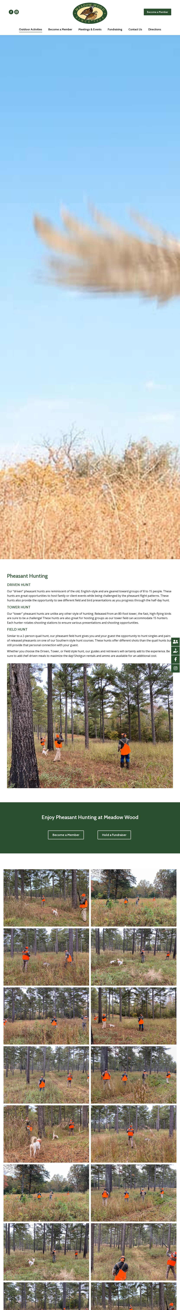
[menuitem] (30, 29)
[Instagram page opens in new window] (16, 12)
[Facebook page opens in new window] (11, 12)
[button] (66, 834)
